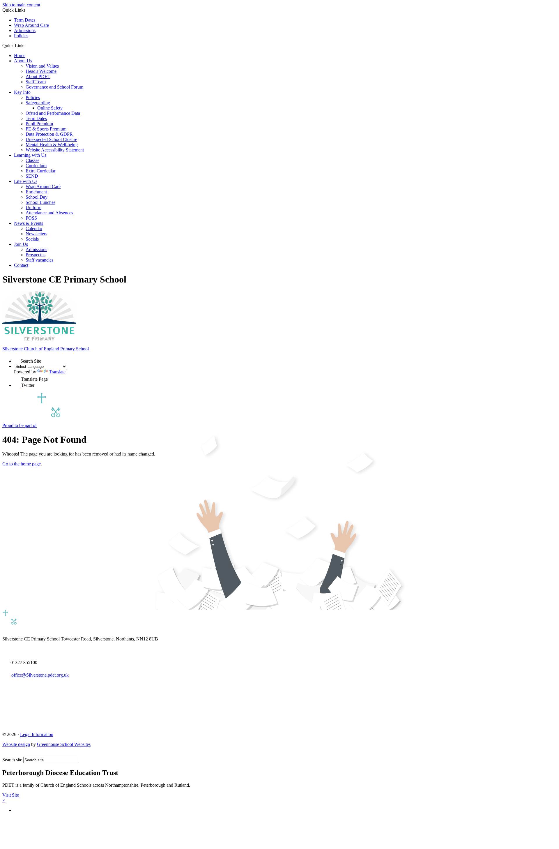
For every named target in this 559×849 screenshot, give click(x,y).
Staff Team (36, 81)
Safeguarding (38, 102)
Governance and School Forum (54, 86)
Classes (32, 160)
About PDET (38, 76)
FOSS (31, 218)
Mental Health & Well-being (52, 144)
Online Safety (50, 107)
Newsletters (36, 233)
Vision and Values (42, 65)
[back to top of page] (5, 754)
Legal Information (36, 734)
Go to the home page (21, 463)
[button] (27, 45)
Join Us (21, 244)
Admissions (25, 30)
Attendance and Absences (49, 212)
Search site (12, 759)
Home (19, 55)
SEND (32, 176)
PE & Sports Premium (46, 128)
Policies (21, 35)
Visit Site (10, 794)
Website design (16, 744)
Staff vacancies (39, 259)
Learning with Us (30, 155)
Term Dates (24, 19)
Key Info (22, 92)
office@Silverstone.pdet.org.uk (40, 675)
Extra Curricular (40, 170)
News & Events (28, 223)
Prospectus (35, 254)
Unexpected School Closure (51, 139)
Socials (32, 238)
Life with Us (25, 181)
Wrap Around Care (31, 25)
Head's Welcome (41, 71)
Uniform (33, 207)
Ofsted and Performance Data (53, 113)
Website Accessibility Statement (55, 149)
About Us (23, 60)
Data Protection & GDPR (49, 134)
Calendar (34, 228)
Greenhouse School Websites (64, 744)
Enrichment (36, 191)
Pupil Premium (39, 123)
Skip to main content (21, 4)
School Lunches (40, 202)
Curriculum (36, 165)
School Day (36, 197)
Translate (57, 371)
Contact (21, 265)
